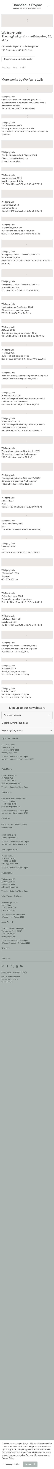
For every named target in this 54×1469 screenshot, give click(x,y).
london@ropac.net (9, 753)
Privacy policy (6, 972)
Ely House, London (9, 738)
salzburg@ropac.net (9, 864)
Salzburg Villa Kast (9, 849)
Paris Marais (6, 769)
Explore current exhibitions (15, 723)
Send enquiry (49, 715)
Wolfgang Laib (11, 32)
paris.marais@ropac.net (10, 783)
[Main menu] (49, 6)
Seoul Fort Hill (7, 922)
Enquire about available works (18, 59)
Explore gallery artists (12, 730)
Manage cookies (12, 1464)
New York (5, 948)
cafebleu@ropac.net (9, 838)
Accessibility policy (20, 972)
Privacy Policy (8, 1458)
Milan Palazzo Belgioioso (11, 896)
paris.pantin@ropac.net (10, 807)
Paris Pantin (6, 792)
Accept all (30, 1464)
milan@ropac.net (8, 910)
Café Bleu (5, 818)
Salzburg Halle (7, 873)
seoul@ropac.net (8, 936)
